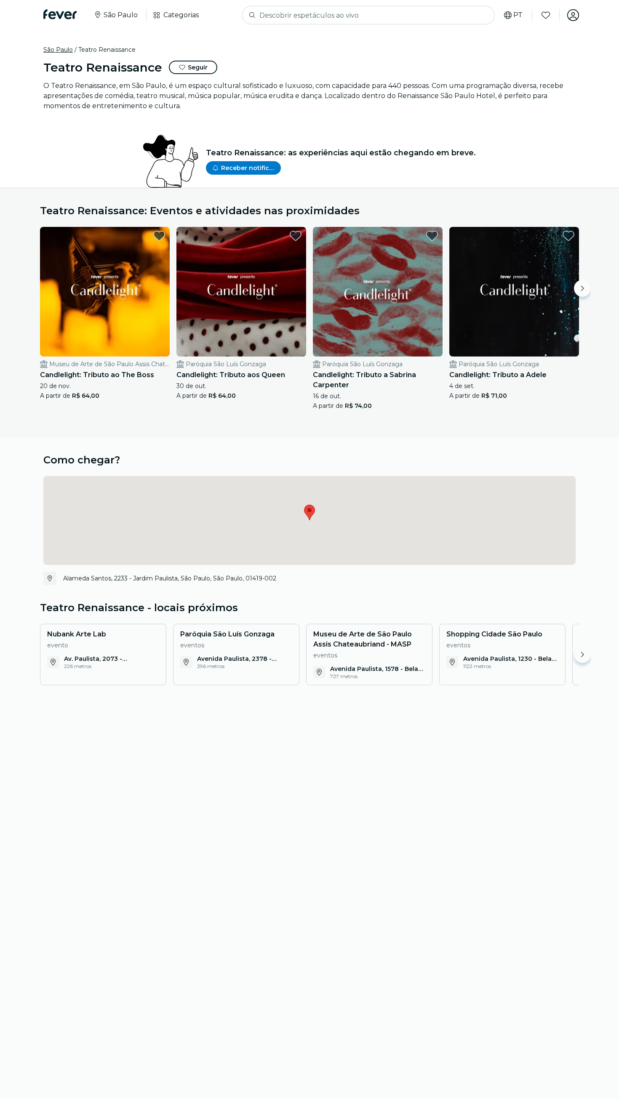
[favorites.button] (159, 235)
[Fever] (60, 14)
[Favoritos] (546, 15)
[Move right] (582, 288)
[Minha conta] (573, 15)
